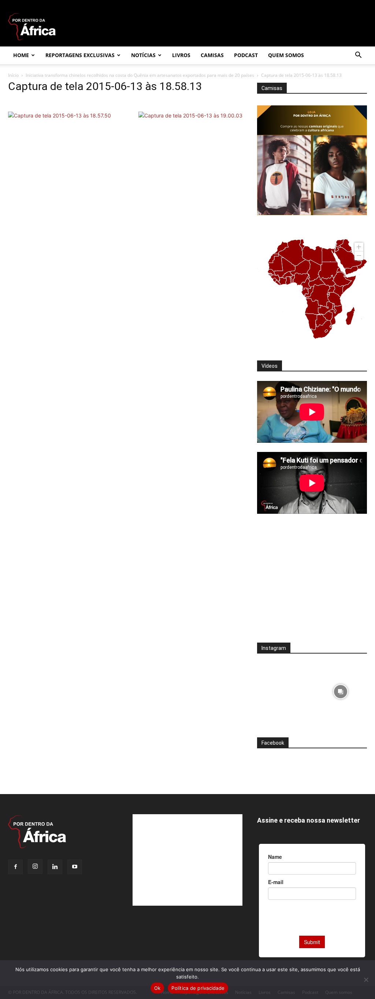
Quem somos (286, 55)
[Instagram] (35, 866)
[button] (358, 55)
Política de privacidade (197, 988)
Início (13, 75)
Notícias (143, 55)
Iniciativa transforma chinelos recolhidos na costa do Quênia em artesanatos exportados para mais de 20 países (140, 75)
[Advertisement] (312, 583)
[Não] (366, 979)
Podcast (246, 55)
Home (21, 55)
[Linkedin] (55, 867)
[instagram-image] (283, 689)
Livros (181, 55)
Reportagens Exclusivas (80, 55)
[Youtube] (74, 867)
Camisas (212, 55)
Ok (157, 988)
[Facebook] (15, 867)
